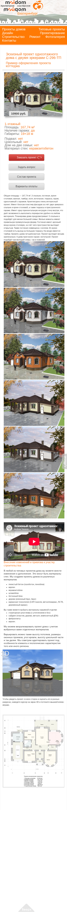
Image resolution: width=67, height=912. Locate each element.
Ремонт (34, 36)
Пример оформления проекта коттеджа (28, 64)
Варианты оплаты (26, 186)
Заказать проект (26, 157)
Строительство (13, 36)
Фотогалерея (55, 36)
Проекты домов (14, 29)
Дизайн (7, 33)
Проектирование (52, 33)
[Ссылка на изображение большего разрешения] (33, 751)
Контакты (9, 40)
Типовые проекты (52, 29)
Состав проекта (26, 176)
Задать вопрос (26, 167)
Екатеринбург (27, 13)
